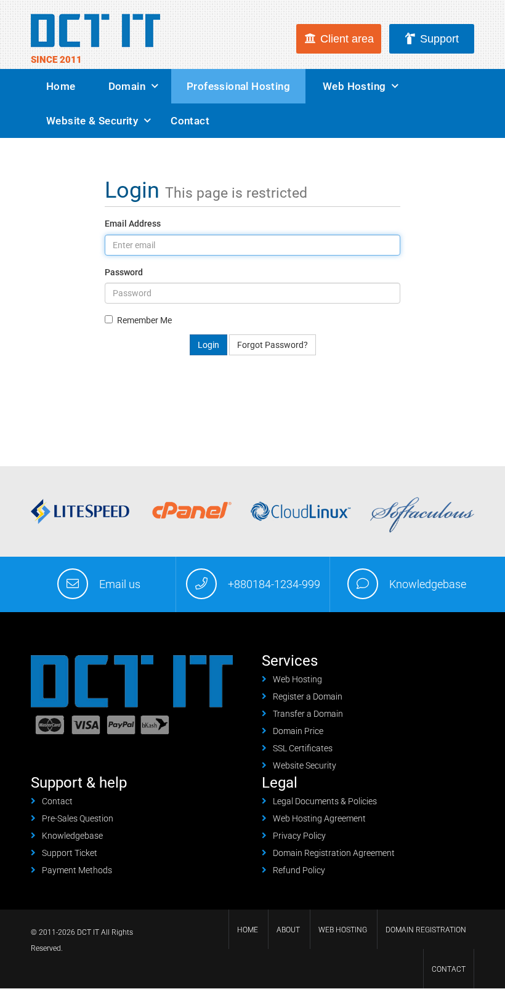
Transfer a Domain (308, 714)
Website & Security (92, 121)
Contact (190, 121)
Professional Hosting (238, 86)
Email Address (133, 223)
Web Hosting (354, 86)
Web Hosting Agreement (319, 818)
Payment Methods (77, 870)
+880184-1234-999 (274, 584)
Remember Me (144, 320)
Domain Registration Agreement (334, 853)
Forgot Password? (272, 345)
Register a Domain (307, 696)
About (288, 930)
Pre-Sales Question (77, 818)
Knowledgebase (427, 584)
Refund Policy (299, 870)
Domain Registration (426, 930)
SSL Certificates (303, 748)
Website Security (304, 765)
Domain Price (298, 731)
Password (124, 272)
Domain (126, 86)
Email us (119, 584)
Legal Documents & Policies (325, 801)
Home (61, 86)
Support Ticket (69, 853)
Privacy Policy (299, 836)
